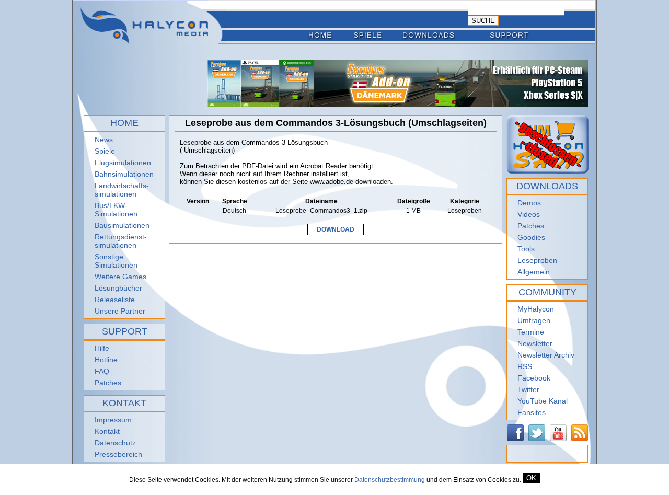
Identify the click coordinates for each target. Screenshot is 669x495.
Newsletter (534, 343)
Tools (526, 249)
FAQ (102, 371)
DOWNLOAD (335, 229)
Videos (528, 214)
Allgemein (533, 272)
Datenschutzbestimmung (389, 480)
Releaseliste (115, 299)
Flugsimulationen (123, 162)
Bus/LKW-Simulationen (116, 209)
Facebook (533, 378)
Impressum (113, 420)
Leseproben (537, 260)
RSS (524, 366)
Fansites (531, 412)
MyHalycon (535, 309)
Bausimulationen (122, 225)
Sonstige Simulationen (116, 260)
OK (531, 478)
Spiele (105, 151)
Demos (529, 203)
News (104, 139)
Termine (530, 332)
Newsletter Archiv (545, 355)
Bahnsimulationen (124, 174)
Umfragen (533, 320)
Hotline (106, 359)
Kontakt (107, 431)
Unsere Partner (120, 311)
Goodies (531, 237)
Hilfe (102, 348)
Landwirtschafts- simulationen (122, 189)
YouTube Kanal (542, 401)
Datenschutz (115, 443)
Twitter (528, 389)
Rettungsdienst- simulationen (121, 241)
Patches (108, 382)
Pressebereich (118, 454)
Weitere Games (120, 276)
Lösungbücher (118, 288)
